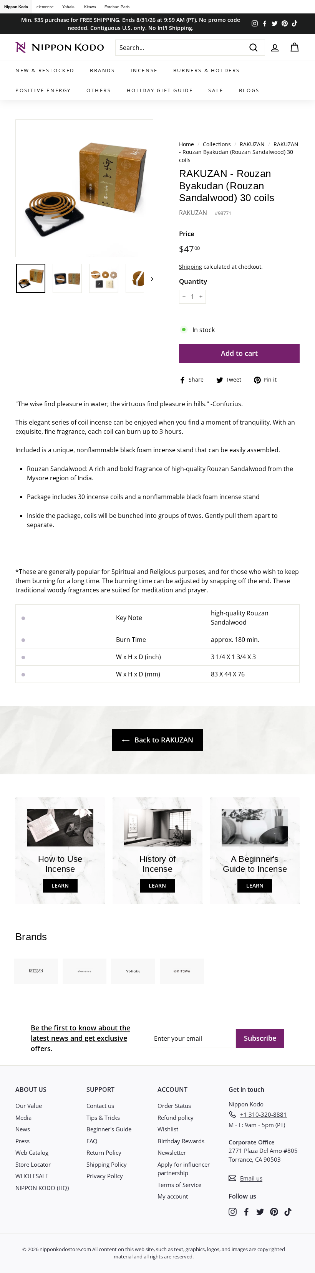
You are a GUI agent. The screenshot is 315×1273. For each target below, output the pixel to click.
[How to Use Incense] (60, 827)
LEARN (60, 885)
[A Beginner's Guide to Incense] (255, 827)
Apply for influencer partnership (184, 1169)
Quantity (193, 281)
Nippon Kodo (16, 7)
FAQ (92, 1141)
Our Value (28, 1105)
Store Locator (33, 1164)
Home (186, 144)
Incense (144, 70)
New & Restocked (45, 70)
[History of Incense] (157, 827)
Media (23, 1117)
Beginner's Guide (108, 1129)
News (22, 1129)
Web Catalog (31, 1152)
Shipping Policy (106, 1164)
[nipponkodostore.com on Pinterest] (274, 1211)
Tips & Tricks (103, 1117)
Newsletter (172, 1152)
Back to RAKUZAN (163, 739)
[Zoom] (84, 188)
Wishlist (168, 1129)
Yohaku (69, 7)
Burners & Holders (206, 70)
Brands (102, 70)
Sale (215, 90)
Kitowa (90, 7)
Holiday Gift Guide (160, 90)
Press (22, 1141)
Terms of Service (179, 1185)
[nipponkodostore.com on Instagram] (233, 1211)
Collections (217, 144)
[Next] (148, 278)
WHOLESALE (31, 1176)
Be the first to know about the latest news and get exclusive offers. (80, 1038)
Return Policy (103, 1152)
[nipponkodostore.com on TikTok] (288, 1211)
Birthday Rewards (181, 1141)
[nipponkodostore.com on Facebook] (246, 1211)
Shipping (190, 266)
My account (173, 1196)
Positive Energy (43, 90)
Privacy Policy (104, 1176)
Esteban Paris (116, 7)
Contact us (100, 1105)
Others (98, 90)
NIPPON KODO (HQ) (42, 1188)
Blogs (249, 90)
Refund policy (176, 1117)
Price (186, 233)
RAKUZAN (252, 144)
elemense (45, 7)
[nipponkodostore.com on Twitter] (260, 1211)
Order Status (174, 1105)
